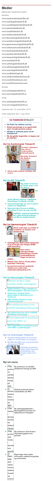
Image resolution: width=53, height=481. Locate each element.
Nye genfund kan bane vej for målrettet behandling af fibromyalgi (22, 313)
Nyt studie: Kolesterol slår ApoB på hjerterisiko (28, 158)
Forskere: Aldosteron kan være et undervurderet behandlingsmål (30, 150)
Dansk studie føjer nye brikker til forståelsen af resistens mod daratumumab (26, 230)
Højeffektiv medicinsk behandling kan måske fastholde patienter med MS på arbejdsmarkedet (26, 215)
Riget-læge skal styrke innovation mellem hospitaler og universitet (26, 456)
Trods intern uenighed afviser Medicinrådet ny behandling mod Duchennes (20, 295)
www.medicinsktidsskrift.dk (14, 34)
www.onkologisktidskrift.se (14, 90)
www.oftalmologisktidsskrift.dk (15, 67)
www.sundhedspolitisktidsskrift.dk (17, 24)
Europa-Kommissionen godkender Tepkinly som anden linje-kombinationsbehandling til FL (21, 268)
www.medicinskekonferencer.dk (16, 76)
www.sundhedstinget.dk (12, 73)
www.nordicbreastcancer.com (14, 83)
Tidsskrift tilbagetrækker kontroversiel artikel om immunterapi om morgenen (22, 338)
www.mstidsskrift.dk (11, 60)
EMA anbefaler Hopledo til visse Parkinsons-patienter (20, 300)
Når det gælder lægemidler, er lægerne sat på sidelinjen (23, 137)
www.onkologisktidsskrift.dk (14, 21)
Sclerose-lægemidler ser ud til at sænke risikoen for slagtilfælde (23, 205)
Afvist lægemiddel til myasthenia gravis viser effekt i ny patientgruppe (23, 326)
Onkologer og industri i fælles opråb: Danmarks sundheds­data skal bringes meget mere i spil (29, 351)
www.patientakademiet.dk (13, 28)
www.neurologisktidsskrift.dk (14, 70)
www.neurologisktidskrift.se (14, 93)
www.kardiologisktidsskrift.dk (15, 50)
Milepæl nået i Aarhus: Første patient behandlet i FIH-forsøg (22, 262)
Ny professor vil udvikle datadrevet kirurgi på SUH (25, 368)
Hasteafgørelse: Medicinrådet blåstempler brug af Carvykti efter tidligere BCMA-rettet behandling (23, 244)
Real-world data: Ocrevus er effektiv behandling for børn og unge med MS (22, 209)
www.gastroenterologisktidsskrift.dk (18, 44)
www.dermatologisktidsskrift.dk (16, 37)
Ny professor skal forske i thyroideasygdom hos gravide (25, 433)
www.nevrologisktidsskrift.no (15, 104)
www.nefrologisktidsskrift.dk (14, 63)
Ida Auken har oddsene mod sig (19, 124)
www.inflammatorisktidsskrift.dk (16, 47)
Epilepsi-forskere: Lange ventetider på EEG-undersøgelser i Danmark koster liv (23, 289)
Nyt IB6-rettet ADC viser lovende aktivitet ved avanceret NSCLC (23, 343)
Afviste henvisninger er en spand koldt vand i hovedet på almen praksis (21, 128)
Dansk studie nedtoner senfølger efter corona (22, 172)
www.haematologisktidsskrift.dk (16, 57)
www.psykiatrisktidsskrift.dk (14, 54)
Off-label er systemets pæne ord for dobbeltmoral (20, 132)
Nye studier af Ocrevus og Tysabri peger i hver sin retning (29, 185)
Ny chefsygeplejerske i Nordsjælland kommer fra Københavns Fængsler (24, 411)
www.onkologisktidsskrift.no (14, 101)
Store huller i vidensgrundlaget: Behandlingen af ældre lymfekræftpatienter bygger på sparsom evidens (23, 254)
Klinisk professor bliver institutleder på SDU (24, 390)
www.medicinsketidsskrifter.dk (15, 18)
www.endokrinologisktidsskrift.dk (16, 41)
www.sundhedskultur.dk (12, 31)
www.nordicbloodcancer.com (14, 79)
